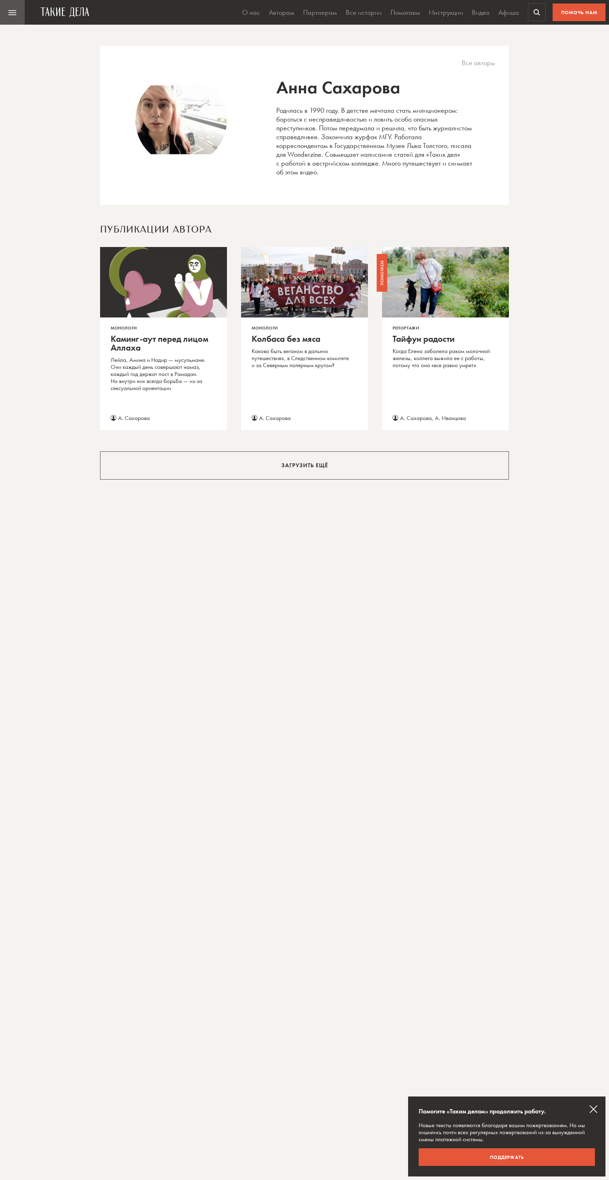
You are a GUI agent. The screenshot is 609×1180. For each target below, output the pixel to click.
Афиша (508, 12)
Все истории (364, 12)
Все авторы (478, 62)
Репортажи (406, 328)
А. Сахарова (134, 418)
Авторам (281, 12)
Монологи (124, 328)
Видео (481, 12)
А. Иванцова (450, 418)
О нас (251, 12)
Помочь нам (579, 12)
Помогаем (405, 12)
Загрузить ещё (304, 465)
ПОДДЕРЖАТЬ (507, 1157)
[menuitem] (12, 12)
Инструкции (446, 12)
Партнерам (320, 12)
